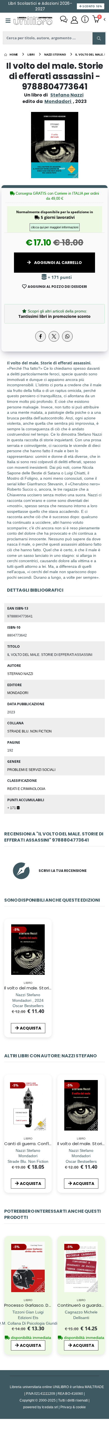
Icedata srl (50, 1407)
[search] (99, 38)
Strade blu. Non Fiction (29, 731)
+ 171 (12, 807)
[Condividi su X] (54, 336)
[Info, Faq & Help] (85, 20)
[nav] (6, 1114)
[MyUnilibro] (74, 20)
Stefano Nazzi (67, 95)
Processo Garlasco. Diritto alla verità (42, 1305)
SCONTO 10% (92, 6)
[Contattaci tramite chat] (63, 20)
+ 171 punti (59, 277)
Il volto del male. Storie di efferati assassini (49, 988)
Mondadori (17, 692)
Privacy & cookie (73, 1407)
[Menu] (8, 20)
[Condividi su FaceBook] (40, 336)
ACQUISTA (30, 1028)
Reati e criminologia (26, 788)
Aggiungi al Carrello (57, 262)
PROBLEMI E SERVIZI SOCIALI (31, 769)
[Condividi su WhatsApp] (67, 336)
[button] (98, 19)
